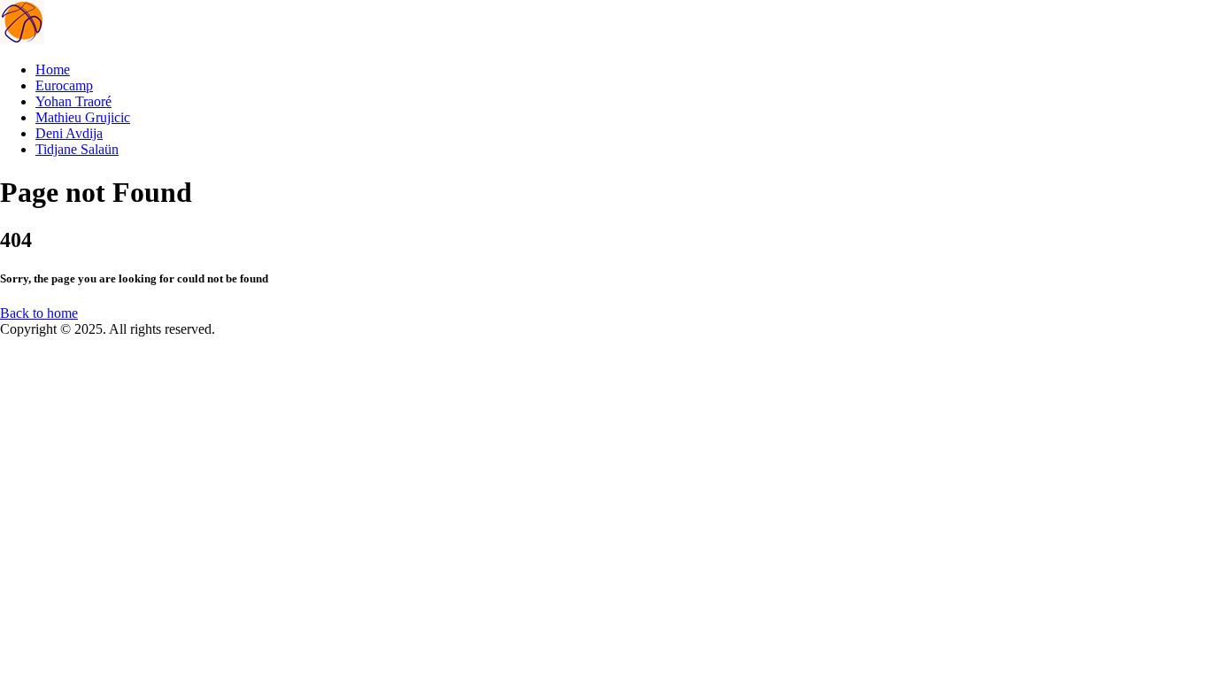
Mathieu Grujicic (82, 117)
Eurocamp (64, 85)
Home (52, 69)
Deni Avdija (69, 133)
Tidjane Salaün (77, 149)
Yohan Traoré (73, 101)
